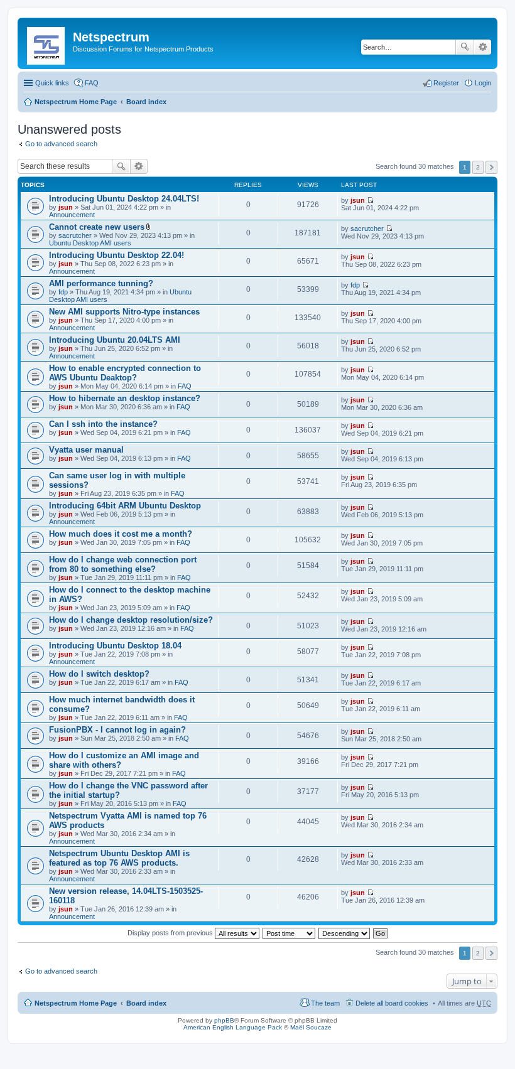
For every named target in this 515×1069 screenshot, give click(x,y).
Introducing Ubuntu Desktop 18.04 (115, 645)
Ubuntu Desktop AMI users (90, 243)
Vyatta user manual (86, 449)
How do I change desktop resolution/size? (131, 620)
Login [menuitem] (483, 83)
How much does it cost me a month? (120, 534)
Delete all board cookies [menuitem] (391, 1003)
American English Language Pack (232, 1027)
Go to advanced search (61, 144)
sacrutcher (75, 235)
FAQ (185, 386)
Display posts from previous (171, 933)
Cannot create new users (96, 227)
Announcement (72, 214)
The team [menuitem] (325, 1003)
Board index (146, 101)
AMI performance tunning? (101, 283)
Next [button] (491, 167)
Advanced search (482, 47)
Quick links (52, 83)
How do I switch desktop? (99, 674)
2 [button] (478, 167)
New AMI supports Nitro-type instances (124, 311)
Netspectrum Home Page (76, 101)
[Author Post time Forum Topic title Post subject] (290, 933)
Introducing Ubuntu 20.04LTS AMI (114, 340)
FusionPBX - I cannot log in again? (117, 729)
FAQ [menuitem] (92, 83)
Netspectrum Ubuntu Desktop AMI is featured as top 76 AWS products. (119, 858)
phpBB (224, 1020)
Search (464, 47)
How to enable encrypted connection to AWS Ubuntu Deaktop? (125, 372)
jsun (65, 207)
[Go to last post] (370, 200)
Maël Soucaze (311, 1027)
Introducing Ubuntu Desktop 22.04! (116, 255)
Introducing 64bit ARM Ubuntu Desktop (125, 505)
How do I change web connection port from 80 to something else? (123, 564)
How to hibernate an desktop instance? (124, 398)
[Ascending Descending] (344, 933)
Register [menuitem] (446, 83)
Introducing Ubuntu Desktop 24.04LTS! (124, 198)
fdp (63, 292)
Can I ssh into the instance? (103, 424)
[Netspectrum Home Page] (47, 43)
